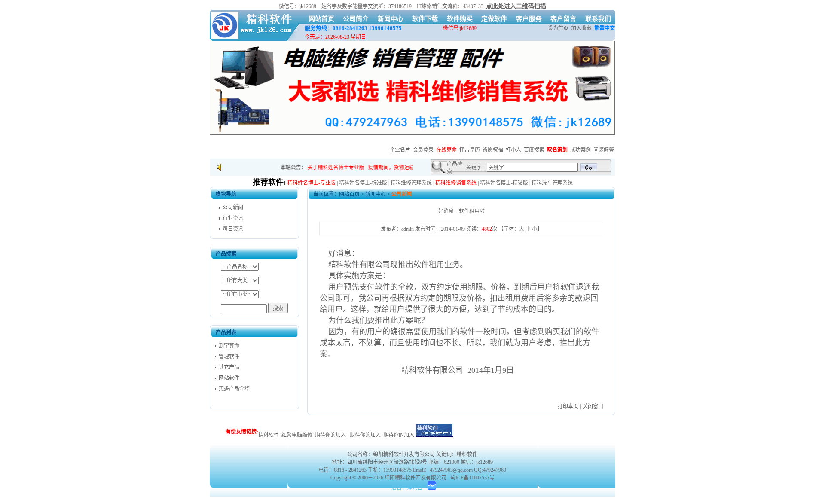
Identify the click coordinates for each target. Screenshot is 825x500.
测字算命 (229, 346)
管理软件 (229, 357)
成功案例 (580, 150)
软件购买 (460, 18)
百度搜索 (534, 150)
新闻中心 (390, 18)
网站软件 (229, 378)
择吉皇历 (469, 150)
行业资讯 (233, 218)
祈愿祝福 (493, 150)
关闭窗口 (593, 406)
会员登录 (423, 150)
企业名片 (400, 150)
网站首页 (321, 18)
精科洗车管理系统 (552, 183)
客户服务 (529, 18)
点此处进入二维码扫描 (516, 6)
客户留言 (563, 18)
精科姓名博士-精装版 (504, 183)
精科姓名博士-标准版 (363, 183)
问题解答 (603, 150)
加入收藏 (581, 28)
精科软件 (268, 435)
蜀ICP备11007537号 (472, 478)
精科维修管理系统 (411, 183)
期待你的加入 (330, 435)
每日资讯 (233, 229)
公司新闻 (233, 207)
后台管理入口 (406, 488)
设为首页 (558, 28)
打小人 (513, 150)
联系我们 (598, 18)
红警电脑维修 (296, 435)
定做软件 (494, 18)
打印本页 (568, 406)
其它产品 (229, 367)
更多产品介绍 (234, 389)
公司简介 (356, 18)
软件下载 (425, 18)
